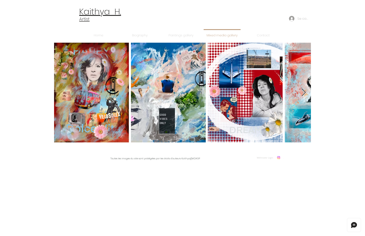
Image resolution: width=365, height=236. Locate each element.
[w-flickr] (283, 158)
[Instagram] (279, 158)
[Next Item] (303, 93)
